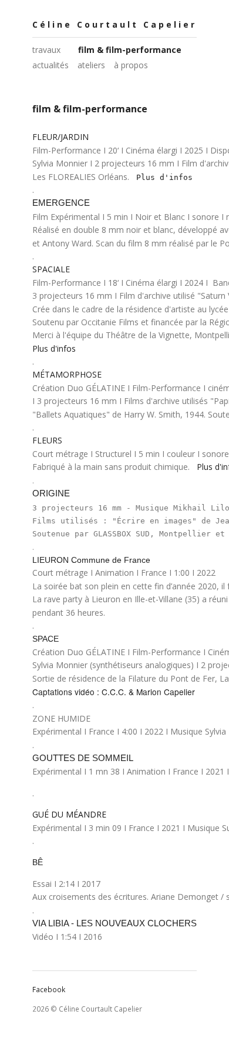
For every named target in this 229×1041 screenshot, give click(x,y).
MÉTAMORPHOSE (67, 374)
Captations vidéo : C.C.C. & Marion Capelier (113, 692)
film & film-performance (129, 49)
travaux (46, 49)
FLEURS (47, 440)
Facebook (48, 990)
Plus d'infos (164, 177)
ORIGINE (51, 493)
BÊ (37, 862)
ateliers (91, 65)
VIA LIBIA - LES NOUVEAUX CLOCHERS (114, 923)
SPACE (45, 638)
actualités (50, 65)
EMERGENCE (61, 203)
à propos (131, 65)
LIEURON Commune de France (91, 560)
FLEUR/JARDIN (60, 136)
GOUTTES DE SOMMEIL (82, 758)
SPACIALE (51, 269)
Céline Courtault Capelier (114, 24)
